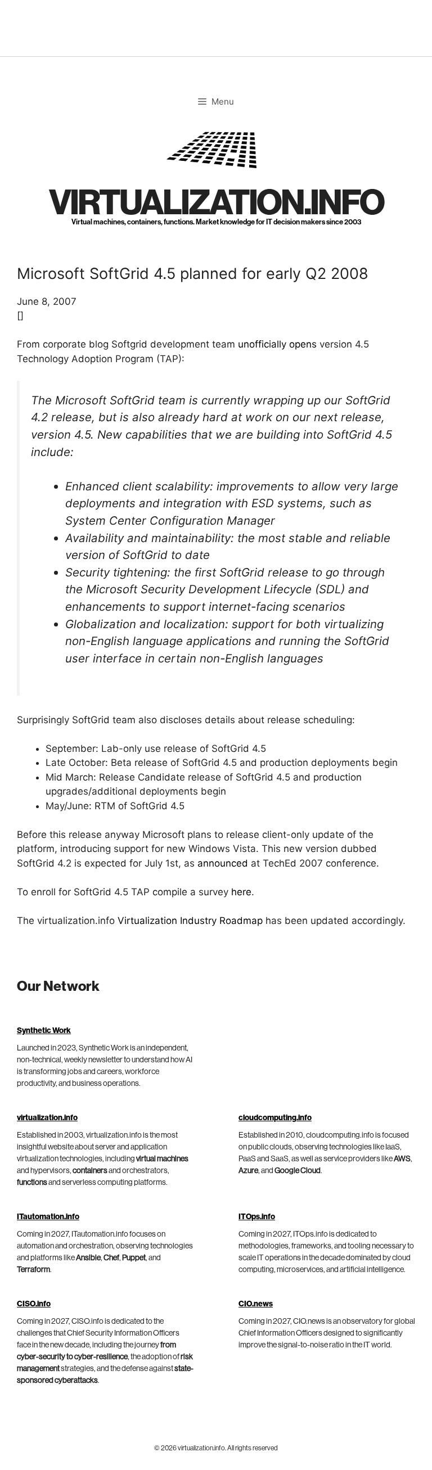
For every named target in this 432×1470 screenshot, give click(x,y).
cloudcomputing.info (275, 1118)
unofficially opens (277, 344)
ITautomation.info (48, 1217)
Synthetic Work (44, 1031)
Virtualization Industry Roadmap (190, 920)
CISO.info (34, 1304)
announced (222, 863)
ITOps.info (256, 1217)
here (241, 892)
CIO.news (255, 1304)
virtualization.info (216, 203)
